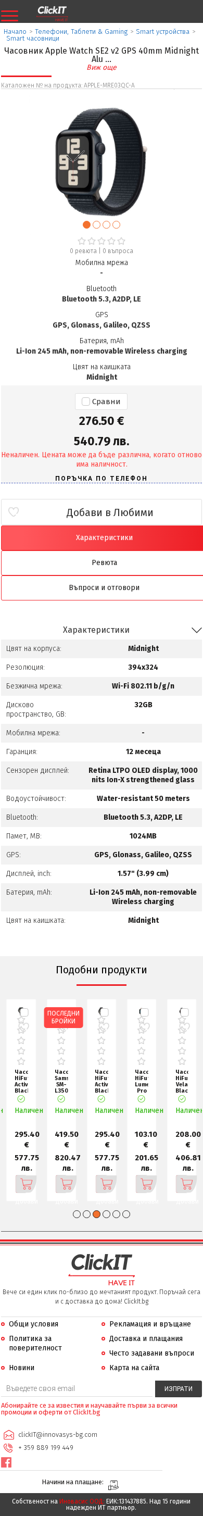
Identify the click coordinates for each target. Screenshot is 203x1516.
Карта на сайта (134, 1367)
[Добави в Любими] (23, 1027)
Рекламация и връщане (150, 1324)
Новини (21, 1367)
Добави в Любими (110, 512)
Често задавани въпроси (151, 1353)
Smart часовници (32, 38)
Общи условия (33, 1324)
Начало (15, 31)
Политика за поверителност (35, 1343)
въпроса (118, 251)
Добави (21, 1184)
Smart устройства (162, 31)
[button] (87, 225)
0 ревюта (83, 251)
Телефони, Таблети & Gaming (81, 31)
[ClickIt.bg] (52, 14)
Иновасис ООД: (82, 1501)
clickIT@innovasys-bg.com (57, 1434)
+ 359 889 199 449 (45, 1447)
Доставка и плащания (146, 1338)
